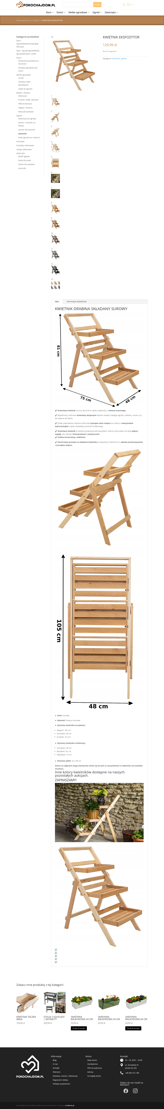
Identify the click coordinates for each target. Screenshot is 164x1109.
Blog (55, 1060)
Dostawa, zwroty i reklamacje (65, 1076)
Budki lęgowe (24, 156)
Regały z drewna (25, 107)
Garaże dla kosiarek (26, 129)
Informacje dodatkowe (76, 301)
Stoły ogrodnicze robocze (29, 137)
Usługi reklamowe (24, 149)
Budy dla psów (24, 160)
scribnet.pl (69, 1105)
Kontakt (56, 1068)
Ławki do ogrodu (25, 89)
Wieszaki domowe (26, 111)
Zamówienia (92, 1064)
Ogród (96, 12)
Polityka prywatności (61, 1084)
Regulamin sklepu (60, 1080)
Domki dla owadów (26, 164)
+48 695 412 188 (132, 1073)
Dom (48, 12)
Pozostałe (20, 141)
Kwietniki (22, 133)
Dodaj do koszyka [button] (79, 1028)
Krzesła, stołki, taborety (28, 99)
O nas (55, 1064)
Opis (57, 301)
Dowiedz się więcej (25, 1028)
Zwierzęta (110, 12)
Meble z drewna (23, 93)
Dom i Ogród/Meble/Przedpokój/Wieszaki (27, 43)
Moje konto (92, 1060)
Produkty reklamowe (25, 145)
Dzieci (60, 12)
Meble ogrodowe (78, 12)
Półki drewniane (25, 103)
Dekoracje (22, 96)
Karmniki (22, 168)
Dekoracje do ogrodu (27, 118)
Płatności (56, 1072)
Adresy (90, 1072)
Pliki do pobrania (94, 1068)
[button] (52, 37)
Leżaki (21, 78)
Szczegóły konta (94, 1076)
